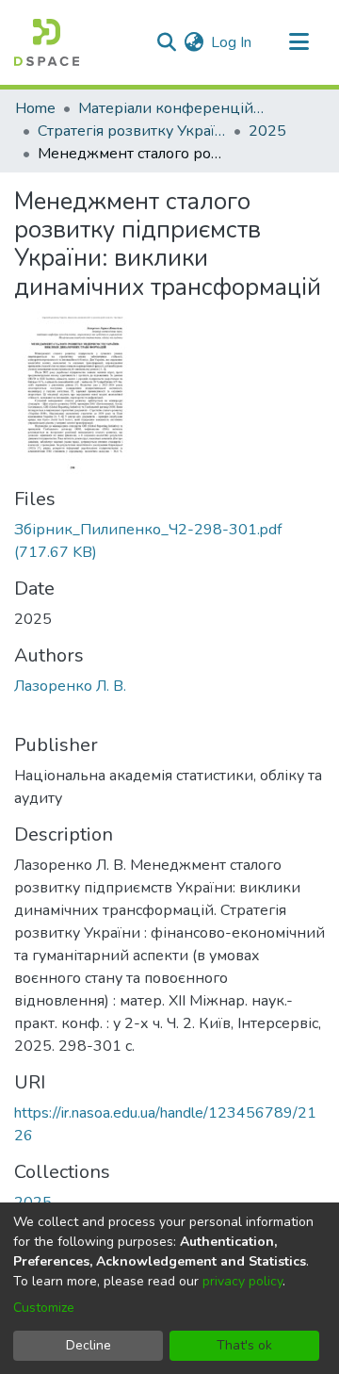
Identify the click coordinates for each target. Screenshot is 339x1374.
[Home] (46, 42)
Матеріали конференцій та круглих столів (172, 108)
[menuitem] (193, 42)
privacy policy (242, 1281)
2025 (267, 131)
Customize (43, 1308)
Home (35, 108)
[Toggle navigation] (298, 42)
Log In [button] (232, 42)
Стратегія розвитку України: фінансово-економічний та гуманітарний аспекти (132, 131)
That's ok (244, 1345)
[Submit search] (166, 42)
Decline (88, 1345)
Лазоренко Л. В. (70, 686)
